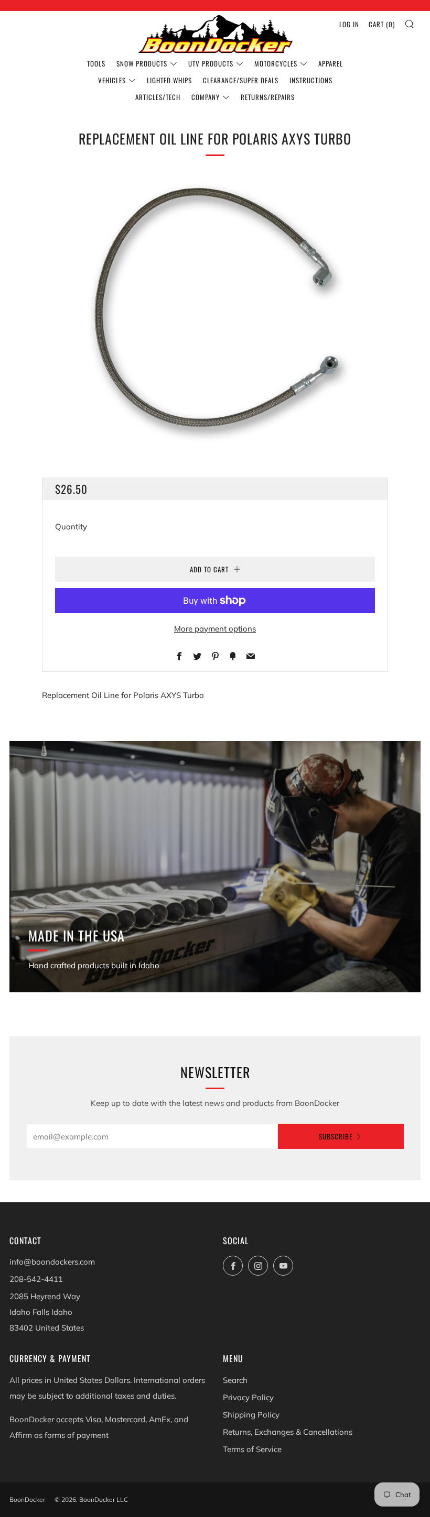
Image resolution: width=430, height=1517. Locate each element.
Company (205, 97)
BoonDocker (27, 1499)
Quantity (71, 526)
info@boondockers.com (52, 1262)
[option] (215, 311)
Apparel (330, 63)
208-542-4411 (36, 1279)
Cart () (382, 24)
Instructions (310, 80)
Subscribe (335, 1136)
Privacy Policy (248, 1397)
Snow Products (141, 63)
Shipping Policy (251, 1415)
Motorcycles (275, 63)
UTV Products (210, 63)
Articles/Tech (157, 97)
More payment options (215, 629)
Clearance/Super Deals (240, 80)
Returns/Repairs (268, 97)
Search (235, 1380)
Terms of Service (252, 1449)
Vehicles (112, 80)
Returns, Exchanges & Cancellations (287, 1432)
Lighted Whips (169, 80)
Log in (349, 24)
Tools (96, 63)
